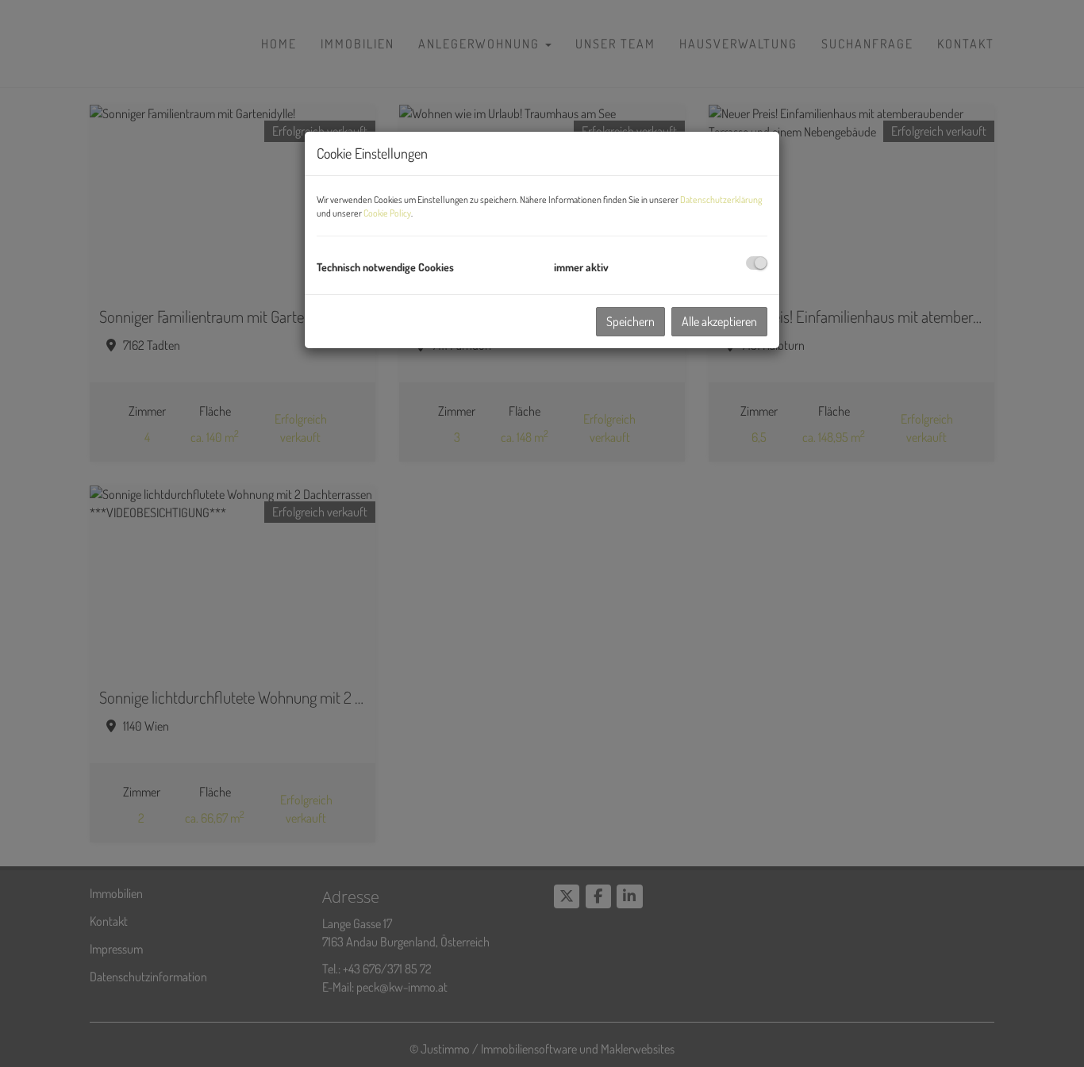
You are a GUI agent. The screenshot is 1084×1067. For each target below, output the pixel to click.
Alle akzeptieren (719, 321)
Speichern (630, 321)
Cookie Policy (387, 213)
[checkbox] (756, 263)
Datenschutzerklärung (721, 199)
